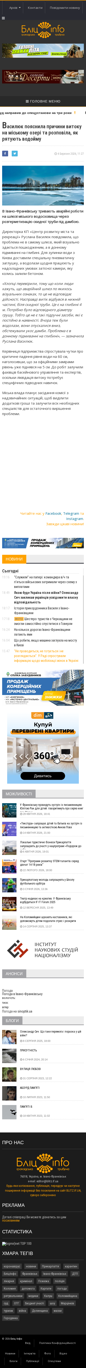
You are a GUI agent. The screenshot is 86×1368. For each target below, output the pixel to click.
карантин (71, 1266)
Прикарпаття (50, 1266)
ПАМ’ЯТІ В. (26, 1106)
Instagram (74, 518)
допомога (28, 1288)
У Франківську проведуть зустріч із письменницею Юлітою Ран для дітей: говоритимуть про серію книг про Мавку (51, 807)
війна (22, 1310)
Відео (63, 1353)
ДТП (75, 1273)
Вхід (28, 1343)
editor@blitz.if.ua (47, 1181)
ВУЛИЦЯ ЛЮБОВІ (30, 1069)
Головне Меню (44, 101)
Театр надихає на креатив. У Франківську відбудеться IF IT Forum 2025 (45, 900)
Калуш (48, 1296)
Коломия (10, 1288)
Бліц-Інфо (10, 1273)
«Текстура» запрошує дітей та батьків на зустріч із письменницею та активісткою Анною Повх (51, 825)
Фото (47, 1353)
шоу (52, 1303)
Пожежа (43, 1281)
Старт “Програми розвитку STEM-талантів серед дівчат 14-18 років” (49, 863)
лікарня (9, 1281)
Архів (14, 7)
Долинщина (40, 1310)
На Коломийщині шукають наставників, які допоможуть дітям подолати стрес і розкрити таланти (48, 919)
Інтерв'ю (30, 1353)
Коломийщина (67, 1296)
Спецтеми (54, 1361)
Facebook (53, 513)
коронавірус (12, 1266)
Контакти (35, 7)
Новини (10, 1353)
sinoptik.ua (24, 1011)
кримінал (26, 1281)
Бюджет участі (34, 1303)
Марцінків (67, 1303)
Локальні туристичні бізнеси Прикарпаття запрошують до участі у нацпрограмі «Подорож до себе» (50, 845)
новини (31, 1266)
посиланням (11, 1220)
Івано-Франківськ (54, 1273)
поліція (59, 1281)
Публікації (32, 1361)
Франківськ (29, 1273)
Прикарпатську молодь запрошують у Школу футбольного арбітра (47, 881)
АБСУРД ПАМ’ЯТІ (30, 1088)
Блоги (13, 1361)
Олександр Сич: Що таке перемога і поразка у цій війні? (50, 1033)
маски (58, 1310)
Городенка (11, 1318)
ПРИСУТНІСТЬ (28, 1050)
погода (62, 1288)
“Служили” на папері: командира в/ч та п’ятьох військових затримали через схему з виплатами (45, 582)
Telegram (71, 513)
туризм (8, 1310)
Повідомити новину (65, 7)
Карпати (46, 1288)
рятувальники (13, 1296)
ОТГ (16, 1303)
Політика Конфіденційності (57, 1343)
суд (6, 1303)
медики (33, 1296)
